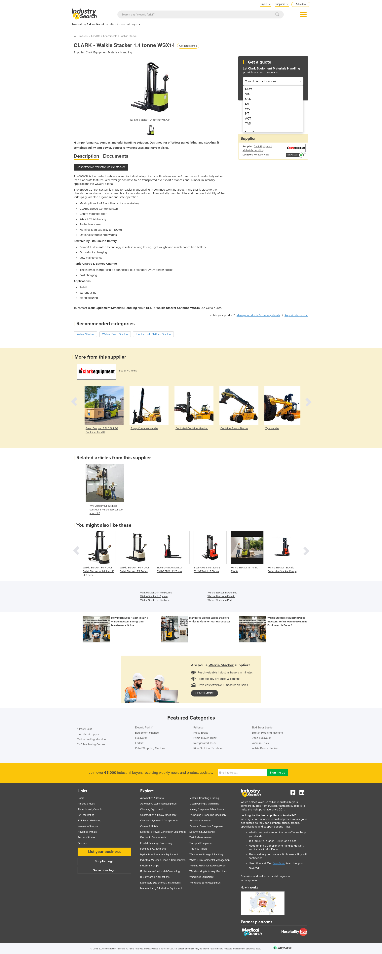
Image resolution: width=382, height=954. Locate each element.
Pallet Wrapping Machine (150, 748)
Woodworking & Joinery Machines (208, 871)
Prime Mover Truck (204, 738)
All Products (81, 36)
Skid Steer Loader (263, 727)
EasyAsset (279, 863)
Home (81, 798)
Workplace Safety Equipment (205, 882)
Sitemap (82, 843)
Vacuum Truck (260, 743)
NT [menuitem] (247, 114)
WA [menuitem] (247, 109)
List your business (104, 851)
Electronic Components (153, 837)
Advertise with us (87, 831)
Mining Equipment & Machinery (206, 809)
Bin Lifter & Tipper (88, 734)
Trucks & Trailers (198, 848)
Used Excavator (261, 738)
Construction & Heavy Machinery (158, 815)
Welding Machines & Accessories (207, 865)
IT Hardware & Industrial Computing (160, 871)
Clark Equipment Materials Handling (109, 52)
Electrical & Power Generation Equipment (163, 831)
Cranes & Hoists (149, 826)
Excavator (141, 738)
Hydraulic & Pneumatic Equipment (159, 854)
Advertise (301, 4)
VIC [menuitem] (247, 94)
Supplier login (104, 861)
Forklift (139, 743)
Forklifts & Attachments (104, 36)
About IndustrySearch (89, 809)
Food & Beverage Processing (156, 843)
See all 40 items (128, 370)
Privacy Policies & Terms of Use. (159, 948)
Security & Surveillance (202, 831)
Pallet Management (200, 820)
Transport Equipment (200, 843)
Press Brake (200, 732)
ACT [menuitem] (248, 119)
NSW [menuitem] (248, 89)
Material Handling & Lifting (204, 798)
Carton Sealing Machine (91, 739)
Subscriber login (104, 870)
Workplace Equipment (201, 877)
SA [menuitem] (247, 104)
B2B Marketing (86, 815)
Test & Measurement (200, 837)
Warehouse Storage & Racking (206, 854)
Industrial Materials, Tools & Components (162, 860)
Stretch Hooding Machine (267, 732)
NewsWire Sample (88, 826)
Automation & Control (152, 798)
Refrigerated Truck (204, 743)
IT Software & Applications (155, 877)
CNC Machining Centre (91, 744)
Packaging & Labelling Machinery (207, 815)
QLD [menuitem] (248, 99)
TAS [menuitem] (248, 123)
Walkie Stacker (129, 36)
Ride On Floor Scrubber (208, 748)
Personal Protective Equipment (206, 826)
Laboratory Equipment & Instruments (160, 882)
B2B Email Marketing (89, 820)
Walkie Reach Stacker (265, 748)
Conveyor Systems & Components (159, 820)
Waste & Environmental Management (209, 860)
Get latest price (188, 45)
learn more (204, 693)
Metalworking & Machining (204, 803)
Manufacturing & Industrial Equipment (161, 888)
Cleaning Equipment (151, 809)
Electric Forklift (144, 727)
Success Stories (86, 837)
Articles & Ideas (86, 803)
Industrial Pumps (149, 865)
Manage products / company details (258, 315)
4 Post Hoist (84, 729)
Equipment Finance (147, 732)
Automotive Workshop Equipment (158, 803)
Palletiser (199, 727)
